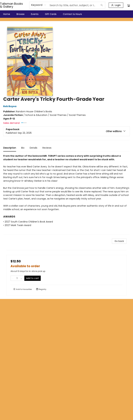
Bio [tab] (22, 147)
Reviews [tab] (46, 147)
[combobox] (38, 5)
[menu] (66, 14)
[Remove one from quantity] (13, 278)
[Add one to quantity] (21, 278)
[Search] (101, 5)
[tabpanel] (66, 194)
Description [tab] (9, 147)
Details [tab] (33, 147)
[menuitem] (6, 14)
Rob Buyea (9, 106)
